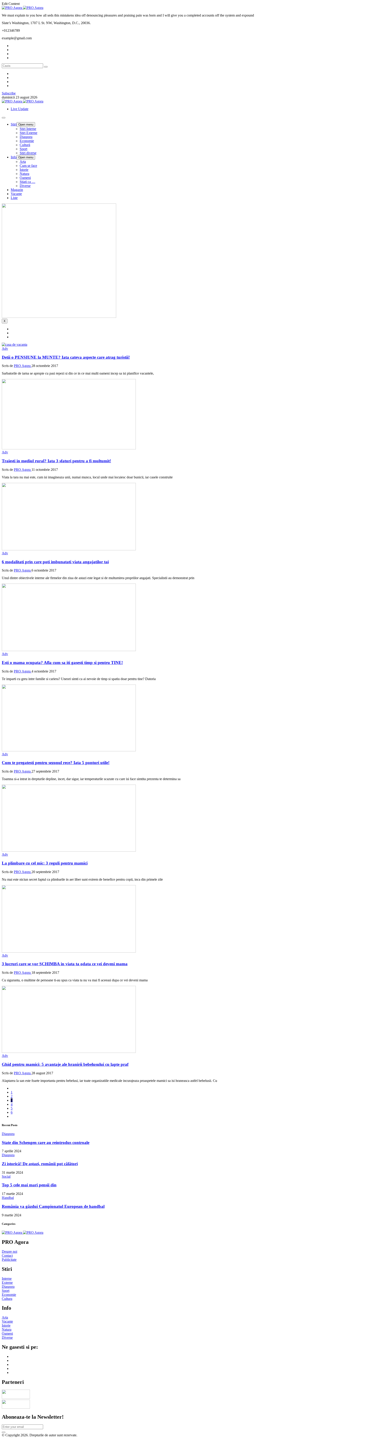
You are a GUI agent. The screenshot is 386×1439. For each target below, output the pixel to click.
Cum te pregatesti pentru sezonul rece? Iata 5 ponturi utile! (55, 762)
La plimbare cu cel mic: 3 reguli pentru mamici (45, 863)
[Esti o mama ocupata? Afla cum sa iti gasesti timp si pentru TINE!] (69, 650)
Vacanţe (16, 194)
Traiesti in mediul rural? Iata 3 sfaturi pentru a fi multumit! (56, 461)
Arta (23, 161)
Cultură (25, 145)
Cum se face (28, 166)
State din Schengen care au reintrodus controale (45, 1142)
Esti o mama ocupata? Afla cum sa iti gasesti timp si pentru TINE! (62, 662)
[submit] (3, 1432)
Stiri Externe (28, 133)
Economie (27, 141)
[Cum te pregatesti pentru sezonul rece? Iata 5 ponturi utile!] (69, 750)
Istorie (24, 170)
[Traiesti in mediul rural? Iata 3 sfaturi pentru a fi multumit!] (69, 448)
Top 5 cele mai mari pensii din (29, 1185)
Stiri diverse (28, 153)
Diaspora (26, 137)
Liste (14, 198)
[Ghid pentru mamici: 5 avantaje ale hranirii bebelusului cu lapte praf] (69, 1052)
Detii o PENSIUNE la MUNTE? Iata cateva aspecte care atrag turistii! (66, 357)
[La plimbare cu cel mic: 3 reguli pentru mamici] (69, 850)
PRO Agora (22, 366)
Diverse (25, 186)
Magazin (17, 190)
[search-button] (46, 66)
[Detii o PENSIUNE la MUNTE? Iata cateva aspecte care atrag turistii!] (14, 344)
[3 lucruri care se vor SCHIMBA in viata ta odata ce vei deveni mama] (69, 951)
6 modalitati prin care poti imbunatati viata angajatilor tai (55, 561)
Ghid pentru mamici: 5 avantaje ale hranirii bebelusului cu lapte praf (65, 1064)
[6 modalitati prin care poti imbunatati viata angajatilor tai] (69, 549)
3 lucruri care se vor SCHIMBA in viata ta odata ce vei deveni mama (65, 963)
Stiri (14, 124)
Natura (24, 174)
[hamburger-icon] (3, 117)
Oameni (25, 178)
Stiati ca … (27, 182)
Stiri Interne (28, 129)
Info (14, 157)
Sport (23, 149)
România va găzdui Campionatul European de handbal (53, 1206)
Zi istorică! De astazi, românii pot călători (40, 1163)
